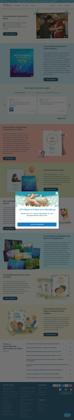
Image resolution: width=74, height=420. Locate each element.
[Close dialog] (57, 193)
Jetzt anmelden (37, 224)
